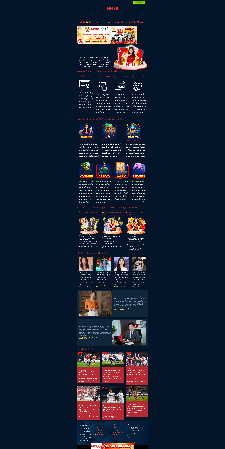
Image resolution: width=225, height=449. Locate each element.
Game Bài (99, 14)
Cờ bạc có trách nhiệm (117, 434)
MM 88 (116, 297)
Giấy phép (114, 429)
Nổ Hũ (85, 14)
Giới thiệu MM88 (116, 427)
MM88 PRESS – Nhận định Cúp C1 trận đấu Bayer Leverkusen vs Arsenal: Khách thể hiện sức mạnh (89, 408)
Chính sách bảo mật (116, 430)
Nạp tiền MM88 (100, 430)
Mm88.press (85, 447)
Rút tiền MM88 (100, 432)
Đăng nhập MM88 (101, 429)
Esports (127, 14)
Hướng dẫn (143, 14)
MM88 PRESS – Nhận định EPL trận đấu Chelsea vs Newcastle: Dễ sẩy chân (111, 372)
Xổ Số (121, 14)
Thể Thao (114, 14)
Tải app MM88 (100, 434)
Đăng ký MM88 (100, 427)
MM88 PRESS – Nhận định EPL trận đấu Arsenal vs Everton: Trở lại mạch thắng (88, 372)
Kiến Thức (135, 14)
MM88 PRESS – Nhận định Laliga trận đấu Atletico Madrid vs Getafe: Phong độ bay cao (136, 373)
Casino (106, 14)
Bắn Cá (92, 14)
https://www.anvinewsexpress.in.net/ (136, 437)
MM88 (80, 14)
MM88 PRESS (122, 108)
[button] (112, 17)
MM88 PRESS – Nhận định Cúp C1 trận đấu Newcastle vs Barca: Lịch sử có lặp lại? (136, 406)
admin (92, 376)
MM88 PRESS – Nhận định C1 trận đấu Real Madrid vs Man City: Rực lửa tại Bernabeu (112, 409)
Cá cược (80, 368)
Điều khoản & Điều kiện (117, 432)
